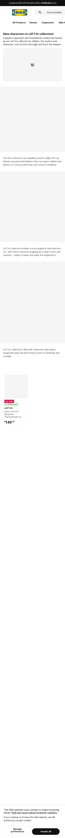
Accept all (46, 831)
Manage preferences (17, 830)
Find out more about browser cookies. (34, 812)
